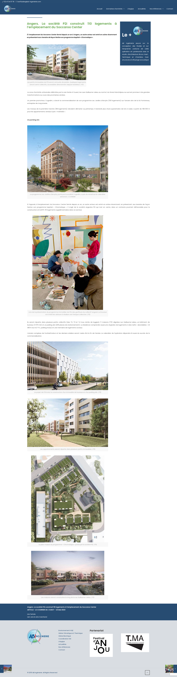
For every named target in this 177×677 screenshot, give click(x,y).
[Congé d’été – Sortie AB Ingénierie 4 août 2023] (171, 669)
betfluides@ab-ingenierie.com (29, 2)
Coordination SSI (64, 639)
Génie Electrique (64, 636)
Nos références (64, 647)
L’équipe (61, 641)
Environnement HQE (65, 630)
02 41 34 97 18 (9, 2)
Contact (61, 650)
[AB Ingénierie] (9, 8)
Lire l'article (31, 614)
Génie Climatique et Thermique (70, 633)
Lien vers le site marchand (37, 617)
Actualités (62, 644)
